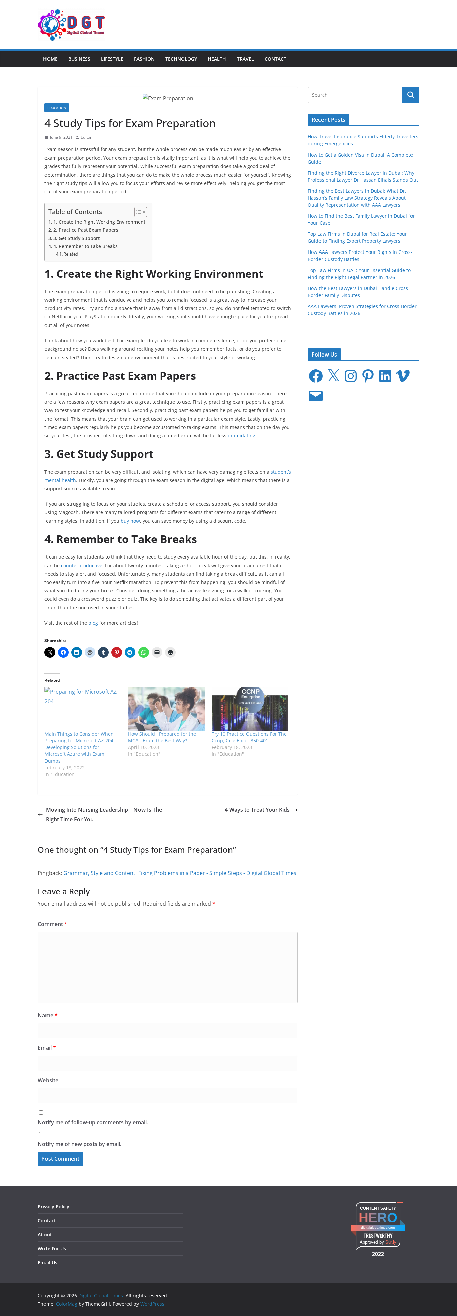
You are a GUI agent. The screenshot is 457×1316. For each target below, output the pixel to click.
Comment (52, 924)
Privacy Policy (53, 1206)
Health (217, 59)
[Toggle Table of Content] (137, 212)
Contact (275, 59)
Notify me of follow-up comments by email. (93, 1122)
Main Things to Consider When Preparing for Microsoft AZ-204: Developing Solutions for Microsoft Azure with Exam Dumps (79, 747)
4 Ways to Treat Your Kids (257, 809)
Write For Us (52, 1248)
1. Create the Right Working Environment (99, 222)
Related (70, 254)
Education (56, 107)
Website (48, 1080)
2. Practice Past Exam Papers (85, 230)
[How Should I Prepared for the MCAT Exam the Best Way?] (166, 709)
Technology (181, 59)
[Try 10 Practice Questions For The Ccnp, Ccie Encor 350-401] (250, 709)
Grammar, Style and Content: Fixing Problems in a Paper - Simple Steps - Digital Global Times (179, 873)
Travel (245, 59)
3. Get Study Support (76, 238)
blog (93, 623)
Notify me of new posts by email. (79, 1144)
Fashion (144, 59)
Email (47, 1047)
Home (50, 59)
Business (79, 59)
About (45, 1234)
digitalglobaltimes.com (378, 1227)
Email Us (47, 1262)
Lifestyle (112, 59)
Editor (86, 137)
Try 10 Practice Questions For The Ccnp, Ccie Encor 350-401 (249, 737)
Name (48, 1015)
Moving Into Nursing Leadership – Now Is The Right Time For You (104, 814)
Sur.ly (390, 1242)
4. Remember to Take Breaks (85, 246)
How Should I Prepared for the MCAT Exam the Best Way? (162, 737)
